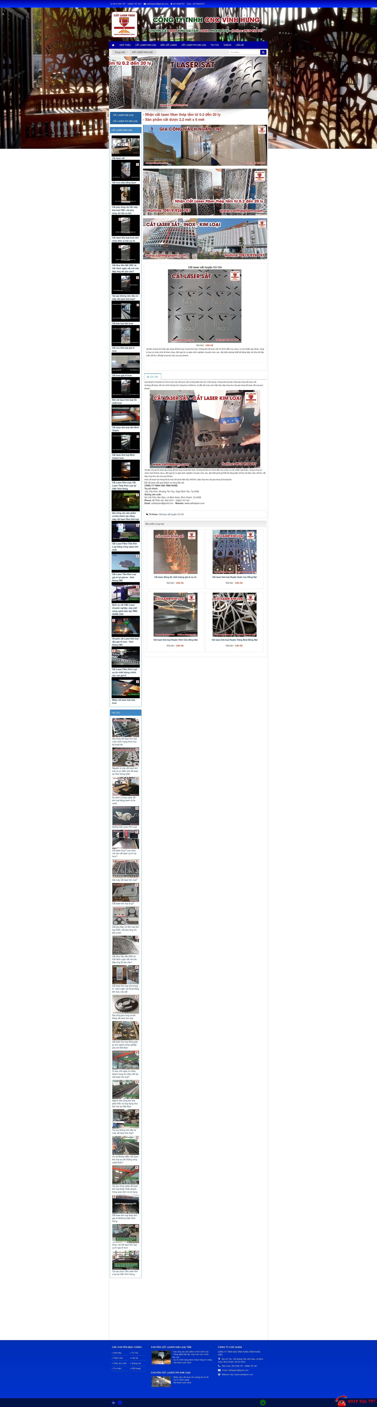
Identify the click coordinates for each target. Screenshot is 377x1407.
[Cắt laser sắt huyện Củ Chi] (205, 305)
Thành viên (118, 1357)
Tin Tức (135, 1352)
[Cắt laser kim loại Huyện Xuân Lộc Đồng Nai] (234, 552)
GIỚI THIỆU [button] (125, 44)
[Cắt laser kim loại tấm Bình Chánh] (125, 415)
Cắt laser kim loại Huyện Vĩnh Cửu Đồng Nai (175, 639)
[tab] (152, 377)
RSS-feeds (136, 1368)
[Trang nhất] (113, 45)
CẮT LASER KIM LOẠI (121, 130)
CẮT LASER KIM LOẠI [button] (145, 44)
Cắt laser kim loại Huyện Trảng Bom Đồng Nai (234, 639)
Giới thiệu (117, 1352)
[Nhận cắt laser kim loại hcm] (125, 687)
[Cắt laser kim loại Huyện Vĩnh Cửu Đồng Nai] (176, 615)
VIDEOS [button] (227, 44)
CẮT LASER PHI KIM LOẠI (125, 121)
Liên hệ (135, 1357)
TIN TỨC (115, 712)
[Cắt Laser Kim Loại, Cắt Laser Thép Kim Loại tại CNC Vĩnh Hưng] (125, 470)
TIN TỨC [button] (215, 44)
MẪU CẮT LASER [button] (169, 44)
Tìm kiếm (117, 1368)
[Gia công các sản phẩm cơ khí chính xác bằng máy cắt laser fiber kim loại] (125, 501)
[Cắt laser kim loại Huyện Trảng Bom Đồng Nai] (234, 615)
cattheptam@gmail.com (157, 3)
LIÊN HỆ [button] (240, 44)
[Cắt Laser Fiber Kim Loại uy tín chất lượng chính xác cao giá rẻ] (125, 657)
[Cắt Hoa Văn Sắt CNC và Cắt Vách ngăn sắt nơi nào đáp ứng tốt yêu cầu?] (125, 253)
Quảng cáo (136, 1363)
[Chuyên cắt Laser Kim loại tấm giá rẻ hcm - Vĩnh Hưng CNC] (125, 626)
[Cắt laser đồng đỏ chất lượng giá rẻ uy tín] (176, 552)
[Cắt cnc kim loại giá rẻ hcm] (125, 335)
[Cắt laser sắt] (125, 146)
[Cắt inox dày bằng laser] (125, 170)
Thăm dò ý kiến (120, 1363)
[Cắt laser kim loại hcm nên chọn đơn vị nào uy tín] (125, 225)
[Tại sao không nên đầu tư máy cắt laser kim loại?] (125, 283)
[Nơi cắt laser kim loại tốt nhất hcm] (125, 387)
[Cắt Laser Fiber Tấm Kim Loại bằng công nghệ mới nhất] (125, 531)
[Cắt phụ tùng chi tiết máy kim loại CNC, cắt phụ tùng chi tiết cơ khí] (125, 194)
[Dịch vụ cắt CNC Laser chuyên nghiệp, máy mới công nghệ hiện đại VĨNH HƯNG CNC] (125, 592)
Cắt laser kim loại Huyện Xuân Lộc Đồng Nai (234, 576)
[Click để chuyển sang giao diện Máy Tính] (120, 1402)
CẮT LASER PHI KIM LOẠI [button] (193, 44)
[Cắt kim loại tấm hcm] (125, 311)
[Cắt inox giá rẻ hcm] (125, 363)
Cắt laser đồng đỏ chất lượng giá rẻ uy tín (175, 576)
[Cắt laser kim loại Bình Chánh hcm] (125, 442)
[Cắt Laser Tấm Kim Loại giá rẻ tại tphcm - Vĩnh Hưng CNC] (125, 562)
